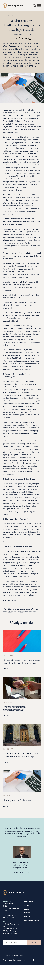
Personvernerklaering (31, 920)
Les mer (6, 669)
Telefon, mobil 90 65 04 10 (10, 905)
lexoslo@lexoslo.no (9, 915)
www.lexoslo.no (9, 601)
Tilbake (10, 16)
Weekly (26, 905)
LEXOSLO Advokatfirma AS (13, 955)
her (34, 612)
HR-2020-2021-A (23, 113)
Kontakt (27, 916)
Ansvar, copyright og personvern (15, 960)
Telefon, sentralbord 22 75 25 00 (11, 909)
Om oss (27, 913)
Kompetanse (28, 901)
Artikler (27, 909)
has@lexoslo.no (20, 867)
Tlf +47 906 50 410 (21, 872)
